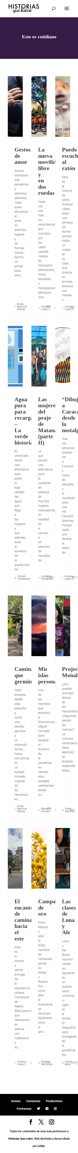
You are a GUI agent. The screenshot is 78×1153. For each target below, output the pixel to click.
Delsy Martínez (70, 810)
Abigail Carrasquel (24, 577)
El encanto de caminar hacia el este (25, 920)
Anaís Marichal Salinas (22, 307)
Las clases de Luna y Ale (69, 917)
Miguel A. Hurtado (46, 810)
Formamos (24, 1108)
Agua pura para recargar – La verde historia (25, 421)
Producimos (54, 1101)
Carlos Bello (68, 1063)
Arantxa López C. (46, 308)
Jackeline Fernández (47, 577)
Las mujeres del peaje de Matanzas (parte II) (50, 421)
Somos (16, 1101)
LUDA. (41, 1146)
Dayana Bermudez (47, 1063)
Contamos (33, 1101)
